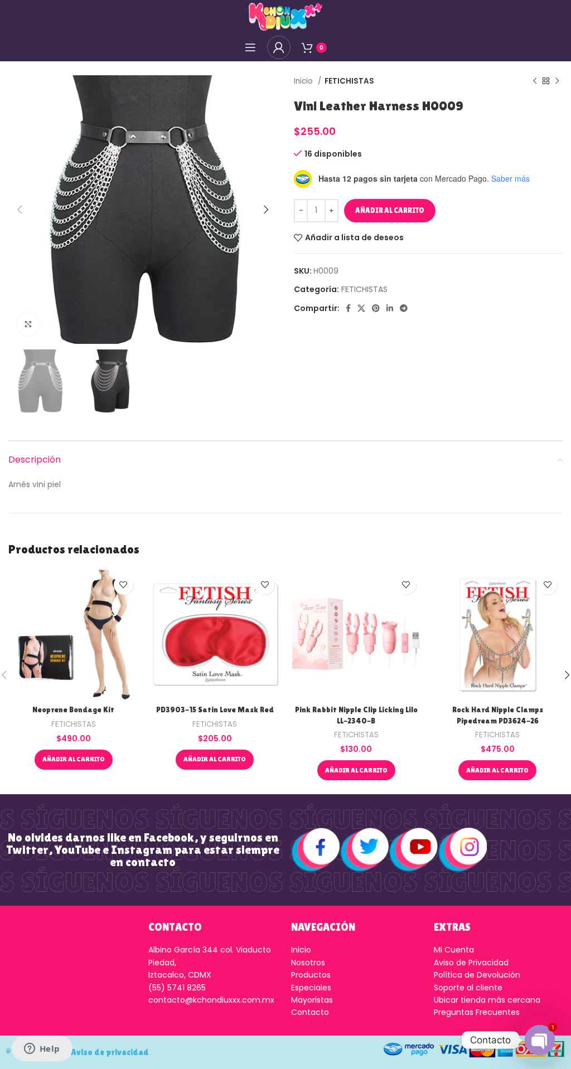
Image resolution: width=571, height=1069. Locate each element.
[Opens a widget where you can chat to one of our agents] (41, 1049)
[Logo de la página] (285, 16)
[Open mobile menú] (250, 47)
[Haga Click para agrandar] (28, 324)
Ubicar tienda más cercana (487, 999)
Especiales (311, 987)
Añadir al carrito (389, 210)
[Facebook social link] (348, 308)
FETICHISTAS (349, 81)
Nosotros (308, 962)
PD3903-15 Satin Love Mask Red (215, 709)
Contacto (310, 1012)
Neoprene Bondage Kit (73, 709)
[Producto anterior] (534, 81)
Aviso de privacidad (110, 1052)
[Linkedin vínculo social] (389, 308)
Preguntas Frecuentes (477, 1012)
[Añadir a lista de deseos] (123, 585)
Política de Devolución (477, 974)
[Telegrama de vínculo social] (403, 308)
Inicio (304, 81)
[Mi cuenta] (279, 47)
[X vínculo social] (361, 308)
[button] (74, 760)
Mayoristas (312, 999)
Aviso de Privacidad (471, 962)
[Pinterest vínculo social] (376, 308)
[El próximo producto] (557, 81)
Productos (311, 974)
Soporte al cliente (468, 987)
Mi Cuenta (454, 949)
